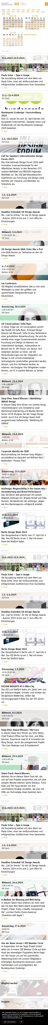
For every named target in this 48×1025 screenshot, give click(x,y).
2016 (18, 12)
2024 (18, 10)
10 (10, 22)
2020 (38, 10)
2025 (13, 10)
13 (19, 22)
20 (19, 24)
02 (7, 20)
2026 (8, 10)
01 (4, 20)
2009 (3, 14)
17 (10, 24)
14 (22, 22)
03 (10, 20)
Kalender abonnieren (30, 34)
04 (13, 20)
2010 (42, 12)
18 (13, 24)
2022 (28, 10)
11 (13, 22)
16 (7, 24)
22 (4, 26)
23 (7, 26)
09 (7, 22)
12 (16, 22)
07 (22, 20)
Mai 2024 (35, 16)
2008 (8, 14)
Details (5, 88)
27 (19, 26)
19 (16, 24)
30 (7, 28)
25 (13, 26)
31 (38, 28)
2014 (27, 12)
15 (4, 24)
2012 (32, 12)
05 (16, 20)
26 (16, 26)
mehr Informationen (9, 1022)
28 (22, 26)
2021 (33, 10)
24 (10, 26)
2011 (37, 12)
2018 (8, 12)
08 (4, 22)
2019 (3, 12)
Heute (3, 10)
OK (21, 1022)
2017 (13, 12)
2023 (23, 10)
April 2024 (13, 16)
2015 (23, 12)
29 (4, 28)
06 (19, 20)
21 (22, 24)
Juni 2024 (13, 32)
